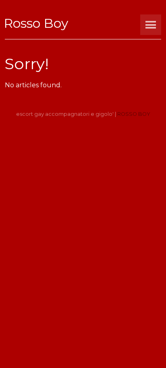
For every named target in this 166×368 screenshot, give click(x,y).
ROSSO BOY (133, 114)
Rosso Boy (36, 23)
